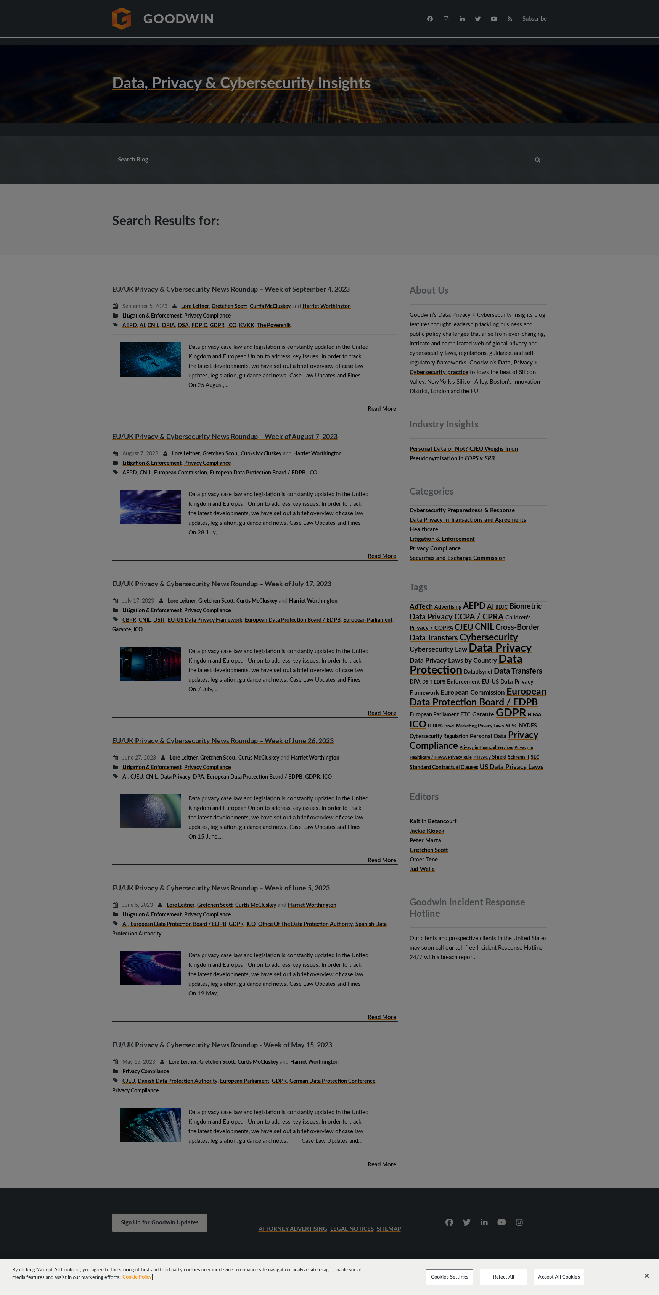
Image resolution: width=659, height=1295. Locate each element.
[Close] (646, 1276)
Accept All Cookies (559, 1277)
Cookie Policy (137, 1277)
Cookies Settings (449, 1277)
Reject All (503, 1277)
